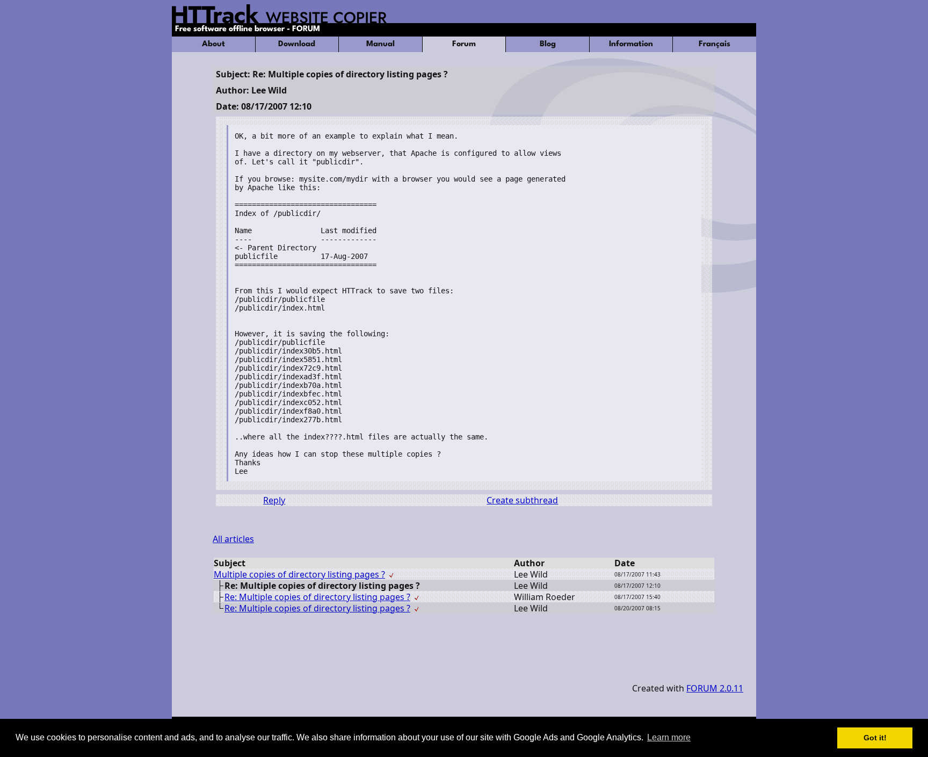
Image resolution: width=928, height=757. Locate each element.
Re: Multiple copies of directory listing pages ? (317, 597)
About (213, 44)
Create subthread (522, 500)
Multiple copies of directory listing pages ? (299, 574)
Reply (274, 500)
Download (296, 44)
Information (631, 44)
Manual (380, 44)
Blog (548, 44)
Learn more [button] (669, 737)
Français (714, 44)
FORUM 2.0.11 (714, 688)
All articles (233, 539)
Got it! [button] (875, 737)
